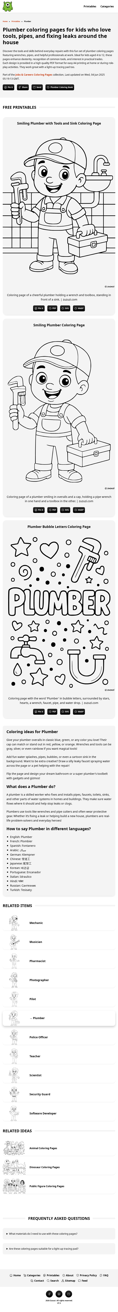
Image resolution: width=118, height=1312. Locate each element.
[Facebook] (49, 1294)
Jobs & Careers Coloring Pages (33, 74)
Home (5, 21)
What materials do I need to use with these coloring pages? (43, 1233)
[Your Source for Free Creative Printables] (8, 6)
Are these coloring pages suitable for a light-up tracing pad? (43, 1248)
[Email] (68, 1294)
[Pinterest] (59, 1294)
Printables (16, 21)
